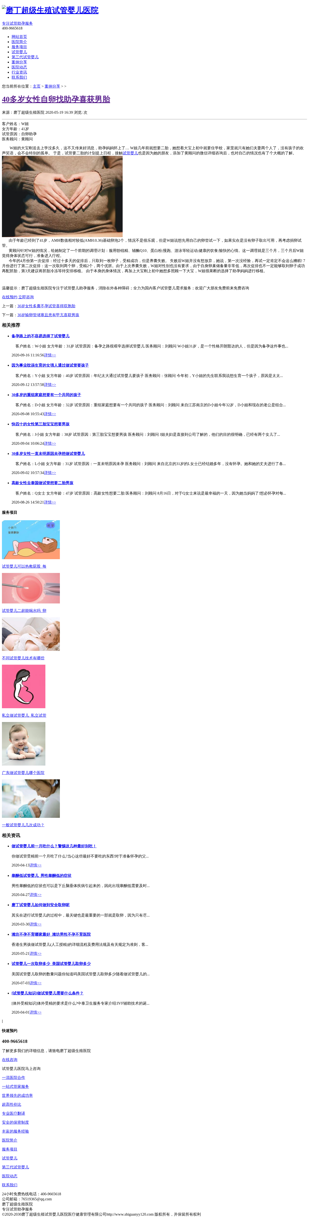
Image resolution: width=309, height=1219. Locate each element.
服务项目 (9, 1149)
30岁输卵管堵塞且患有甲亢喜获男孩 (48, 315)
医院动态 (9, 1176)
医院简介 (9, 1140)
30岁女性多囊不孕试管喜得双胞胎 (46, 306)
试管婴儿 (9, 1158)
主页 (37, 86)
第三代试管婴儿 (15, 1167)
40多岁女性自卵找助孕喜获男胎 (56, 99)
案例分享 (52, 86)
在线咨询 (9, 1060)
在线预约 (9, 297)
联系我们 (9, 1185)
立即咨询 (26, 297)
